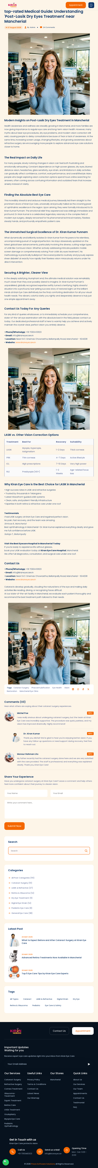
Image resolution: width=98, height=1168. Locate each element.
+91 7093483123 (25, 1153)
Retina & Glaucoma (22, 893)
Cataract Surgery (21, 687)
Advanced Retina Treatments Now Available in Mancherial (52, 957)
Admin (32, 27)
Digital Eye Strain (21, 903)
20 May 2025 (27, 937)
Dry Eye (76, 999)
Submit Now (14, 826)
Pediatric (36, 1005)
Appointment (76, 5)
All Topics (14, 999)
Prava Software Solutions (43, 1164)
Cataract (27, 999)
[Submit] (89, 1064)
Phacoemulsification (41, 687)
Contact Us (59, 1030)
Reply (90, 713)
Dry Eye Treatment (22, 898)
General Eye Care (22, 913)
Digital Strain (62, 999)
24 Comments (49, 27)
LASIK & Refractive (22, 888)
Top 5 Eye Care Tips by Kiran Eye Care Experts (45, 973)
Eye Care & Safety (53, 1005)
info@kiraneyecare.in (54, 1153)
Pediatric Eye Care (21, 908)
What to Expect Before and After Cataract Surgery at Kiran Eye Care (54, 941)
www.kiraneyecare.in (26, 342)
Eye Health (57, 687)
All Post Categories (22, 878)
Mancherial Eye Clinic (29, 691)
